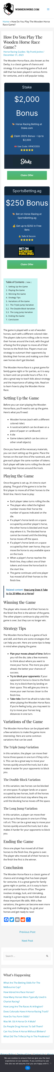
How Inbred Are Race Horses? (18, 992)
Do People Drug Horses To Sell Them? (23, 1026)
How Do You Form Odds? (16, 1016)
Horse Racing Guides (14, 51)
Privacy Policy (8, 1054)
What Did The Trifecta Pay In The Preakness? (26, 1036)
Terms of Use (24, 1054)
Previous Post (27, 932)
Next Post (27, 940)
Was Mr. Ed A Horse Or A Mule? (19, 1021)
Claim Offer (27, 175)
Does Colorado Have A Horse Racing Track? (25, 1011)
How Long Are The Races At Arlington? (23, 1006)
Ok (27, 1068)
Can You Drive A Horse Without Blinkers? (24, 1031)
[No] (50, 1063)
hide (28, 282)
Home (6, 21)
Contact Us (39, 1054)
